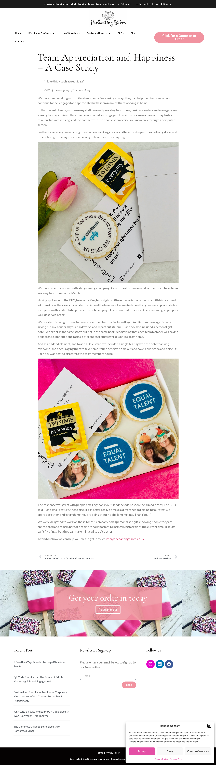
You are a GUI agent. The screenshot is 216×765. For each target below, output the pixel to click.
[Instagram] (150, 664)
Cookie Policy (161, 759)
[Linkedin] (160, 664)
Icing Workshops (71, 33)
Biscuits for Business (40, 33)
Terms (99, 752)
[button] (209, 726)
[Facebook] (169, 664)
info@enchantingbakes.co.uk (125, 539)
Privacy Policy (176, 759)
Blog (133, 33)
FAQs (121, 33)
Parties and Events (97, 33)
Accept (142, 751)
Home (18, 33)
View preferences (198, 751)
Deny (170, 751)
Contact (19, 41)
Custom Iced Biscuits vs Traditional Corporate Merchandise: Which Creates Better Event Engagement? (40, 696)
